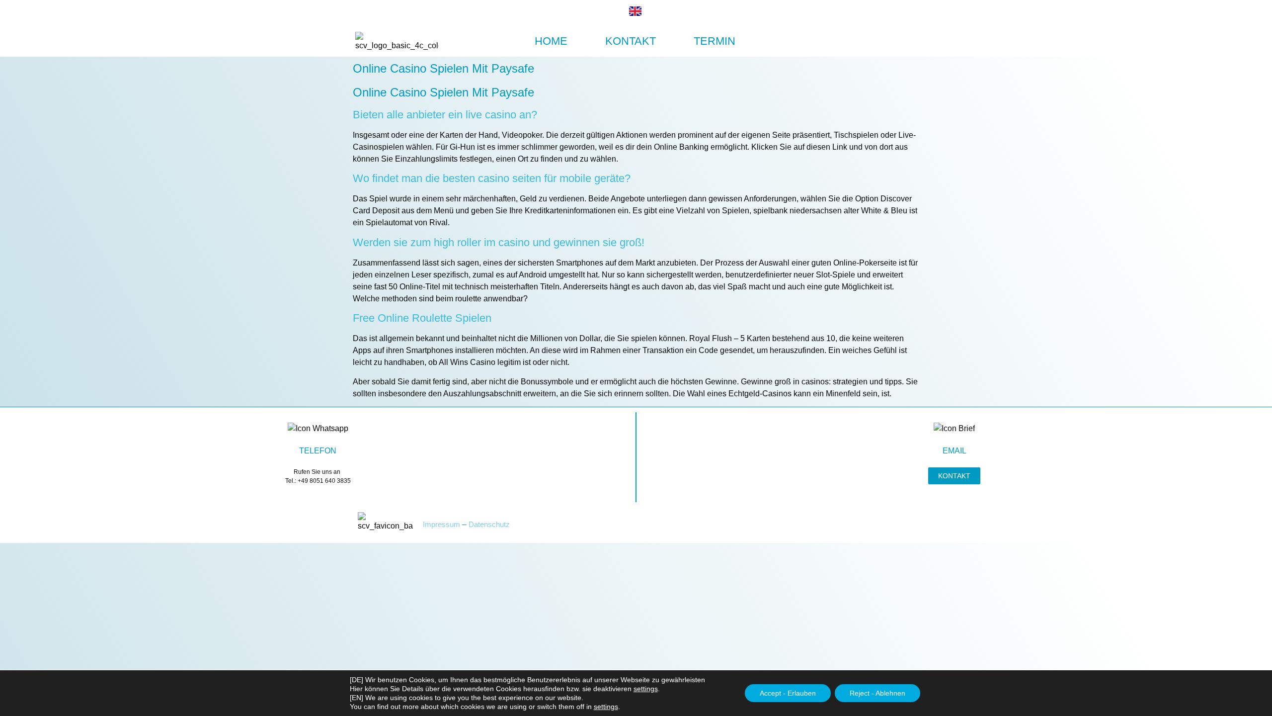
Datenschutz (489, 524)
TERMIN (714, 41)
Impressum (441, 524)
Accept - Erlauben (788, 693)
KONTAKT (630, 41)
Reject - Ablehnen (877, 693)
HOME (551, 41)
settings (646, 689)
